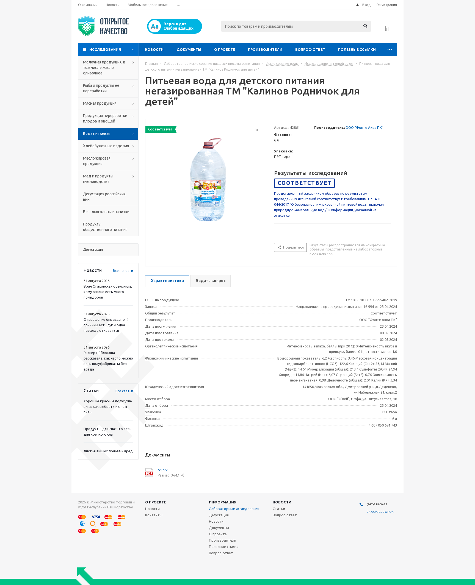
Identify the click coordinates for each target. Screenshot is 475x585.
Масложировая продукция (97, 161)
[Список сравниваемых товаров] (386, 30)
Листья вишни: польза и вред (108, 451)
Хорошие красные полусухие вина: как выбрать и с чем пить (108, 406)
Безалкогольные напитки (106, 212)
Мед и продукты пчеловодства (98, 179)
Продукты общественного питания (105, 227)
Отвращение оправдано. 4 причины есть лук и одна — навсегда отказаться (106, 324)
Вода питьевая (96, 133)
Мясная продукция (100, 103)
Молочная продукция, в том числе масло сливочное (104, 67)
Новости (154, 49)
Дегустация (219, 515)
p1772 (163, 470)
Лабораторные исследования (234, 509)
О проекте (224, 49)
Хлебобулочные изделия (106, 146)
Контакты (153, 515)
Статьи (279, 509)
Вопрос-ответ (310, 49)
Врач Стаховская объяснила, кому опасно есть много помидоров (108, 291)
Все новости (123, 270)
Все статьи (124, 391)
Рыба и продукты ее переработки (101, 88)
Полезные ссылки (357, 49)
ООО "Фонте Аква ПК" (364, 127)
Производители (265, 49)
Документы (188, 49)
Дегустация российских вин (104, 197)
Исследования (105, 49)
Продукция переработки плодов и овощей (105, 118)
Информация (222, 502)
